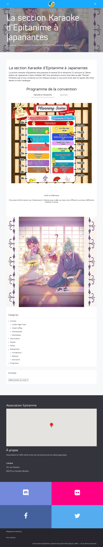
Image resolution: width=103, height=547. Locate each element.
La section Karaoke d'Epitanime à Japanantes (48, 68)
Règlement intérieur (14, 532)
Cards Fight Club (19, 324)
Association (24, 45)
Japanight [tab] (64, 95)
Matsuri (15, 356)
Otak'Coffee (17, 328)
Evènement (14, 349)
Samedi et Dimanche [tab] (43, 95)
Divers (12, 346)
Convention (16, 353)
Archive (13, 321)
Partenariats (17, 332)
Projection (14, 363)
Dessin (13, 342)
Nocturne (16, 360)
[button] (51, 425)
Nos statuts (10, 538)
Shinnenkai (16, 335)
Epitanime (11, 45)
